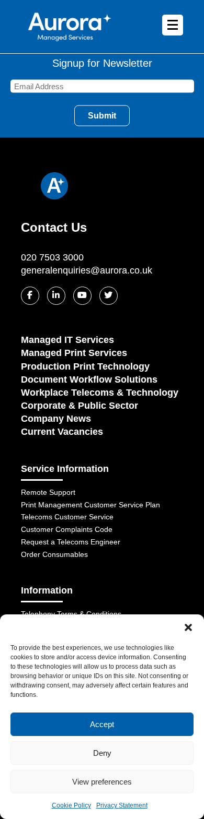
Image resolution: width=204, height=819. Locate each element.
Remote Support (48, 492)
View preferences (102, 781)
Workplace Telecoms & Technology (99, 392)
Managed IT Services (67, 340)
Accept (102, 724)
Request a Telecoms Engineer (70, 542)
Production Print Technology (85, 366)
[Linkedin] (56, 296)
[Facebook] (30, 296)
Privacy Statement (122, 805)
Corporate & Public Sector (79, 405)
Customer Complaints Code (66, 529)
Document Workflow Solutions (89, 379)
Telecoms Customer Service (67, 517)
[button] (188, 627)
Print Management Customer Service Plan (90, 505)
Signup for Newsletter (102, 63)
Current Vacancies (62, 431)
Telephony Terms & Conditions (71, 614)
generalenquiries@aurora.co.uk (86, 270)
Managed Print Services (74, 353)
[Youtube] (82, 296)
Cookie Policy (71, 805)
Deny (102, 753)
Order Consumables (54, 554)
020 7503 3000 (52, 257)
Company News (56, 418)
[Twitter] (108, 296)
